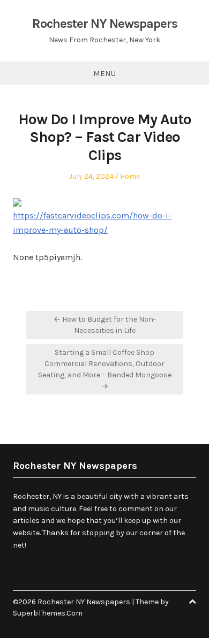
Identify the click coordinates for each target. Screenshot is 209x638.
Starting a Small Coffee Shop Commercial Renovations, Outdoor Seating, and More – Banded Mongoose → (104, 369)
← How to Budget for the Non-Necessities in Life (105, 325)
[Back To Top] (192, 601)
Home (130, 176)
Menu (104, 73)
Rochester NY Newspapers (104, 23)
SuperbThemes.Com (48, 613)
